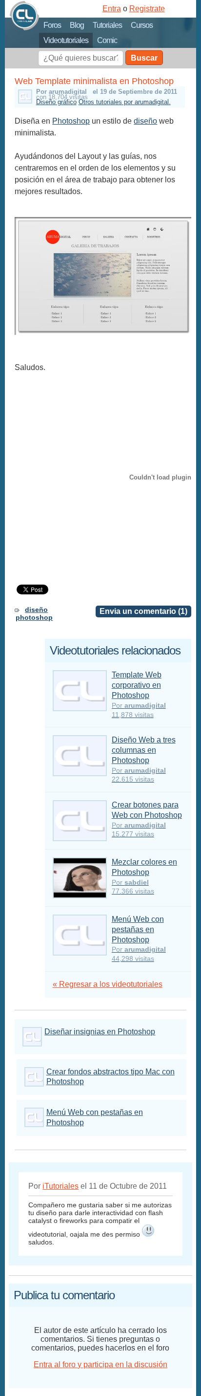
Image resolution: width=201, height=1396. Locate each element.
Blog (77, 25)
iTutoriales (60, 1186)
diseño (145, 121)
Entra (111, 8)
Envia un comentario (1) (143, 611)
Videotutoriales (65, 40)
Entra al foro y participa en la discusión (100, 1364)
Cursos (142, 25)
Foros (52, 25)
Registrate (147, 8)
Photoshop (71, 121)
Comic (107, 40)
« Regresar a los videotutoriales (107, 984)
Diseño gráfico (56, 102)
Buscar (144, 58)
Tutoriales (107, 25)
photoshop (34, 617)
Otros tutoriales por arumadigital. (125, 102)
